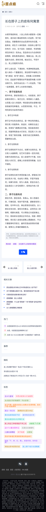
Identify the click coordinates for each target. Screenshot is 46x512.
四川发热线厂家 (34, 502)
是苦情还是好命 (28, 415)
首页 (6, 12)
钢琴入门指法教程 (36, 489)
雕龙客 (33, 508)
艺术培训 (32, 507)
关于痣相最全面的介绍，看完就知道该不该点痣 (22, 291)
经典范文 (18, 484)
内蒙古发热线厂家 (38, 498)
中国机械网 (17, 505)
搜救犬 (28, 482)
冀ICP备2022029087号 (28, 474)
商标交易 (33, 485)
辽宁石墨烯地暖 (34, 492)
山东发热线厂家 (33, 495)
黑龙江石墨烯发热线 (16, 494)
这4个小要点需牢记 (12, 428)
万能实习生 (8, 487)
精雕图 (38, 482)
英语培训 (9, 508)
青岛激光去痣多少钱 (11, 371)
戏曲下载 (32, 484)
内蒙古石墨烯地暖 (7, 500)
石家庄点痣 (25, 484)
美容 (11, 470)
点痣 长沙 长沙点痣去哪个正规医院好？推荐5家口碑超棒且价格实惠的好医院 (24, 335)
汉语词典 (29, 503)
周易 (25, 481)
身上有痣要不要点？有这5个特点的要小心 (18, 367)
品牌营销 (26, 485)
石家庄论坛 (36, 487)
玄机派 (9, 485)
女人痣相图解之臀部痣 (14, 308)
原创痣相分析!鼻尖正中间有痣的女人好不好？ (22, 287)
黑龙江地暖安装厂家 (10, 495)
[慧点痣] (9, 4)
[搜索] (38, 4)
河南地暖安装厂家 (13, 498)
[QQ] (26, 464)
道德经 (6, 505)
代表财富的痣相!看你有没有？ (16, 295)
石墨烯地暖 (26, 489)
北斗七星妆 (9, 396)
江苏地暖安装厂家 (12, 502)
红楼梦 (11, 505)
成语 (25, 508)
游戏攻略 (20, 481)
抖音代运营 (13, 481)
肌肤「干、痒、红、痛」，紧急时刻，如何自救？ (21, 441)
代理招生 (34, 481)
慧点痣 (8, 244)
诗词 (21, 503)
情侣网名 (12, 484)
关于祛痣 (21, 432)
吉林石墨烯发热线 (12, 490)
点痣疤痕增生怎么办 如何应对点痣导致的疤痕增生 (24, 326)
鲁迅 (18, 487)
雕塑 (29, 508)
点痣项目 (17, 470)
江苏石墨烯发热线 (32, 500)
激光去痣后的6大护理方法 (14, 419)
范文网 (33, 482)
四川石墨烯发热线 (23, 502)
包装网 (21, 508)
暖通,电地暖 (36, 503)
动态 (7, 470)
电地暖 (11, 489)
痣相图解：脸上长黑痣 (14, 298)
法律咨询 (14, 485)
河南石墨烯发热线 (23, 497)
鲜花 (25, 503)
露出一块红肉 (10, 411)
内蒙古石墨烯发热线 (26, 498)
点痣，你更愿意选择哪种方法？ (18, 330)
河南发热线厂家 (34, 497)
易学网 (38, 508)
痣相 (10, 12)
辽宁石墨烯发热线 (13, 492)
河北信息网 (22, 482)
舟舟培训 (26, 507)
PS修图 (4, 482)
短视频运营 (22, 510)
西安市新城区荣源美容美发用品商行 (18, 436)
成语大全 (39, 507)
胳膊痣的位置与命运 (25, 411)
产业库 (16, 482)
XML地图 (25, 470)
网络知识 (20, 485)
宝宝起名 (10, 482)
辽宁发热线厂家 (24, 492)
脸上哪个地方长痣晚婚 (31, 446)
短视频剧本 (24, 487)
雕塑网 (21, 507)
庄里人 (39, 485)
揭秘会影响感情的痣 (12, 446)
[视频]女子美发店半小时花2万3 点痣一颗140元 (20, 376)
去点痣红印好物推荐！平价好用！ (17, 400)
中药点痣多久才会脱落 (24, 396)
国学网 (14, 487)
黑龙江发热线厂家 (28, 494)
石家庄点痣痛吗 (28, 428)
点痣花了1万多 (34, 423)
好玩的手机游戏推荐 (34, 505)
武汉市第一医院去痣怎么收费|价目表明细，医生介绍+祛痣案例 (23, 405)
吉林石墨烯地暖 (33, 490)
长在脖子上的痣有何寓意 (27, 244)
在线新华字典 (18, 489)
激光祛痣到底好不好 (12, 415)
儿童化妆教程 (10, 432)
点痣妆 (29, 432)
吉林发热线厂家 (23, 490)
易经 (29, 481)
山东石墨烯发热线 (22, 495)
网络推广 (40, 481)
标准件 (30, 487)
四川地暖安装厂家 (13, 503)
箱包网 (6, 489)
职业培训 (16, 508)
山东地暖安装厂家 (12, 497)
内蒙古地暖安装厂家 (20, 500)
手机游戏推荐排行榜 (12, 507)
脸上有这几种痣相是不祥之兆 (16, 423)
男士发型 (39, 484)
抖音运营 (29, 510)
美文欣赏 (24, 505)
